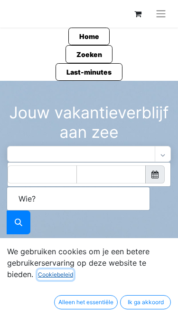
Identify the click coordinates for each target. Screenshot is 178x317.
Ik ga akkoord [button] (146, 302)
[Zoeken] (18, 222)
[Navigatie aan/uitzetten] (161, 14)
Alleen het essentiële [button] (85, 302)
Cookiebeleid (55, 274)
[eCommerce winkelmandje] (137, 13)
